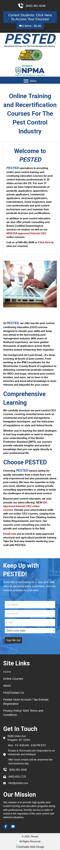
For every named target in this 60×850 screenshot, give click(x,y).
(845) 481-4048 (18, 769)
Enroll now (9, 533)
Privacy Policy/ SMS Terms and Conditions (23, 712)
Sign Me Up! (13, 640)
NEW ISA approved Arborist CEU (26, 233)
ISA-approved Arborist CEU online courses (25, 506)
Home (7, 671)
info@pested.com (18, 783)
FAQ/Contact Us (13, 692)
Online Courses (13, 678)
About (7, 685)
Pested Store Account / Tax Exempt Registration (25, 701)
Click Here (44, 242)
